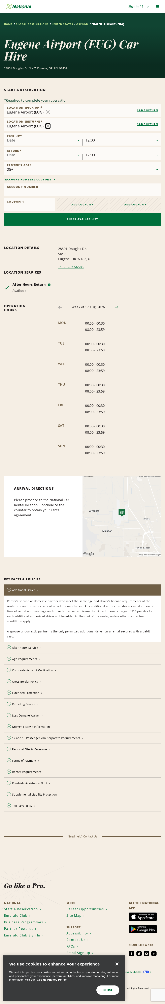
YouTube (146, 953)
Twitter (139, 953)
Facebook (131, 953)
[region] (64, 978)
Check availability (82, 219)
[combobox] (82, 110)
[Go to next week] (117, 307)
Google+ (154, 953)
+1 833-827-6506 (71, 267)
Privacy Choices (133, 972)
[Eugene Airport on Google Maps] (121, 516)
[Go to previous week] (60, 307)
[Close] (116, 963)
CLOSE (108, 990)
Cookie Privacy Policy (52, 979)
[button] (139, 6)
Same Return (147, 110)
